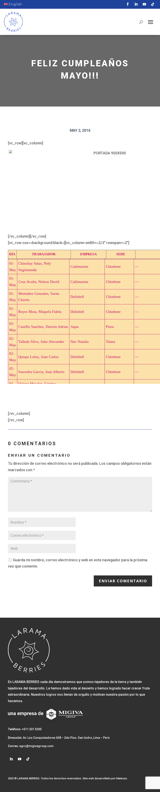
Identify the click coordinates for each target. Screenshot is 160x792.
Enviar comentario (123, 580)
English (15, 4)
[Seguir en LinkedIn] (136, 4)
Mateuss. (122, 778)
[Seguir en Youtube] (144, 4)
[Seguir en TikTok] (152, 4)
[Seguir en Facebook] (127, 4)
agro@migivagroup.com (36, 746)
